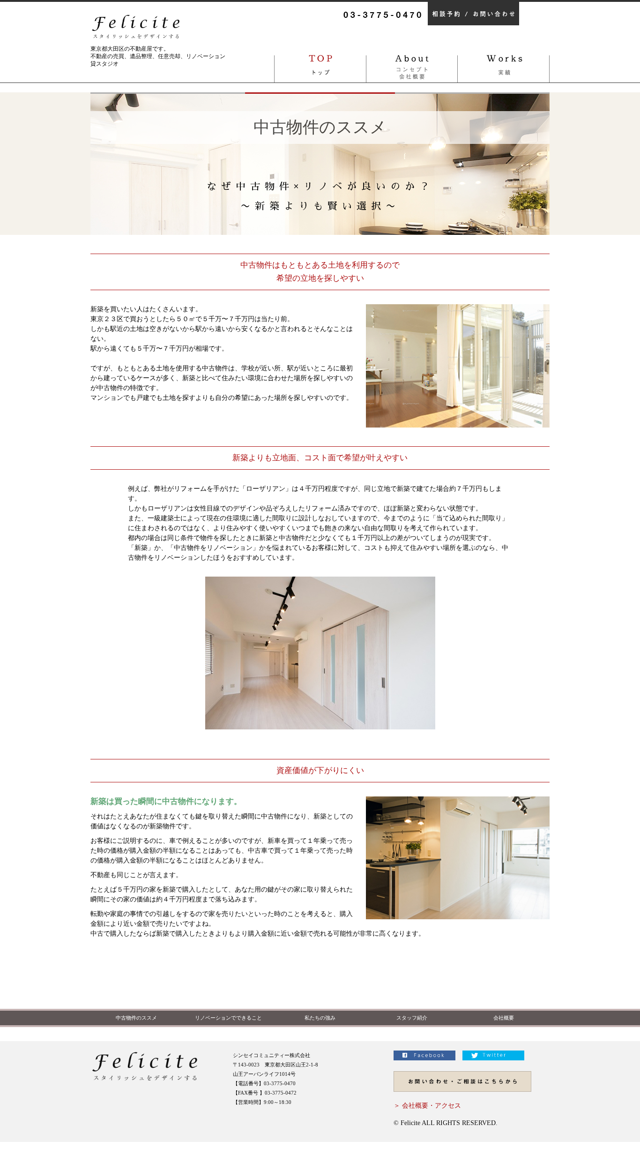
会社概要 (503, 1018)
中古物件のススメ (136, 1018)
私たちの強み (320, 1018)
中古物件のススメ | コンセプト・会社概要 (412, 64)
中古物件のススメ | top (320, 64)
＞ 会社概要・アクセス (427, 1105)
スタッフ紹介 (411, 1018)
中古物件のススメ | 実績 (504, 64)
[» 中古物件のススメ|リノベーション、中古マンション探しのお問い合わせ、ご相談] (462, 1099)
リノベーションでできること (228, 1018)
